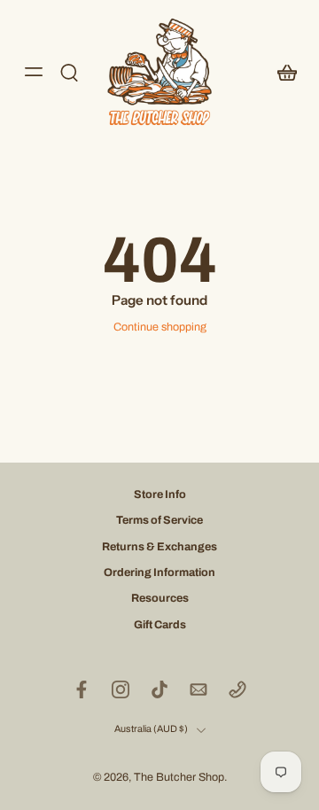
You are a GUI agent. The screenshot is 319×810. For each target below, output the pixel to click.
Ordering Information (159, 572)
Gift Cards (160, 625)
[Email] (198, 689)
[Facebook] (81, 689)
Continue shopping (159, 327)
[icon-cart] (281, 72)
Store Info (160, 494)
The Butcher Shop (179, 777)
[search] (69, 72)
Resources (160, 598)
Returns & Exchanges (159, 547)
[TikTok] (159, 689)
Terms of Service (159, 521)
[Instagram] (120, 689)
